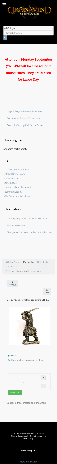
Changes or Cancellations (20, 232)
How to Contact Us (42, 218)
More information (28, 461)
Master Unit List (11, 178)
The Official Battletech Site (16, 169)
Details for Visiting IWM (18, 125)
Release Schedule (32, 111)
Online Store (36, 125)
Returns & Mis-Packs (17, 225)
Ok (3, 457)
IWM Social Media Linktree (16, 196)
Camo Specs (10, 183)
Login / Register (15, 111)
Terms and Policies (42, 232)
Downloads (34, 118)
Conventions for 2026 (17, 118)
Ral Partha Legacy (12, 191)
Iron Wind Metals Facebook (17, 187)
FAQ (9, 218)
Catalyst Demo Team (14, 174)
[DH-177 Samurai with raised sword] (29, 326)
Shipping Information (21, 218)
